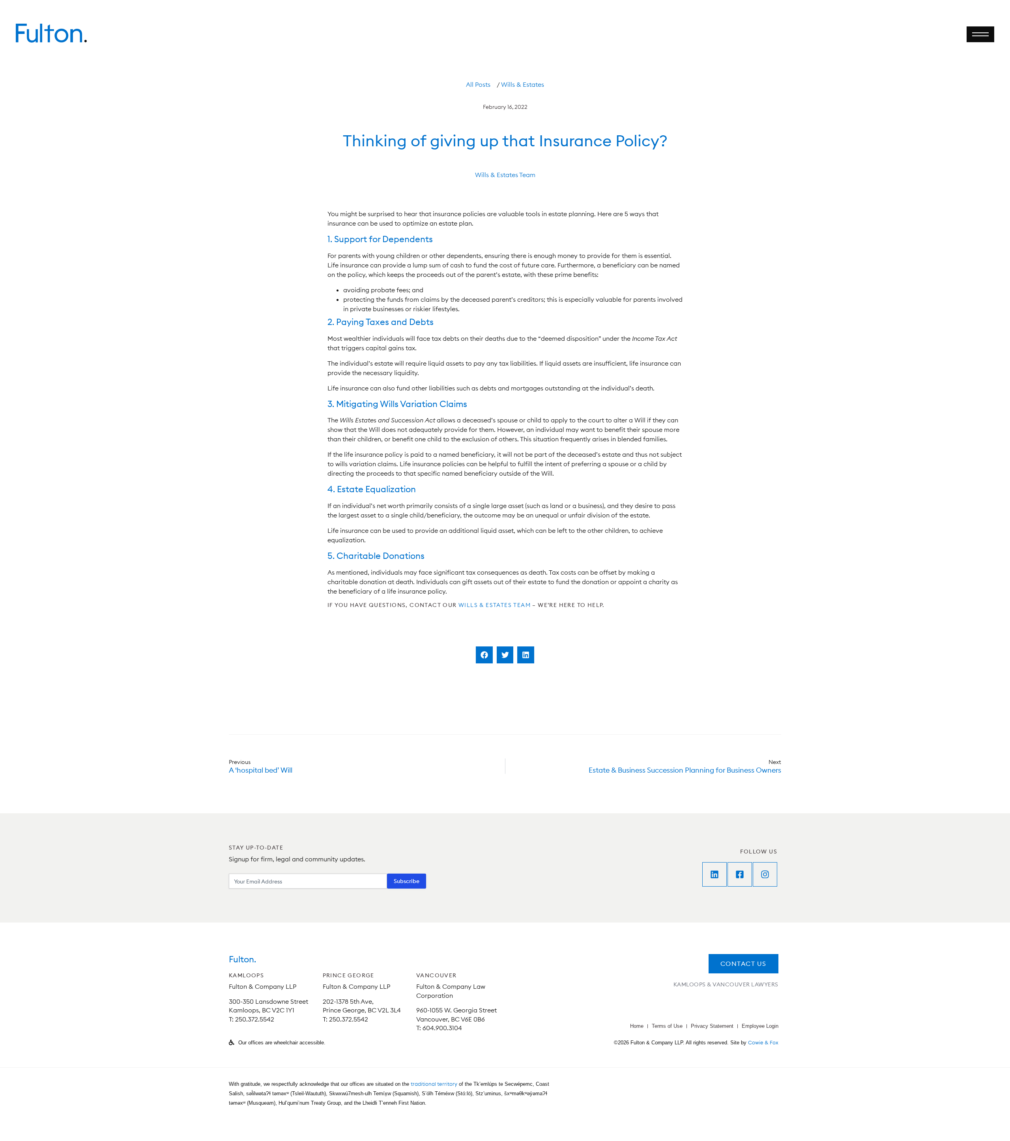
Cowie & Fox (763, 1042)
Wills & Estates (522, 84)
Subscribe (406, 881)
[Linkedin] (714, 874)
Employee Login (760, 1026)
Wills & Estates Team (505, 175)
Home (636, 1026)
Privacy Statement (712, 1026)
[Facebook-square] (740, 874)
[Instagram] (765, 874)
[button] (484, 654)
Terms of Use (667, 1026)
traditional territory (434, 1084)
